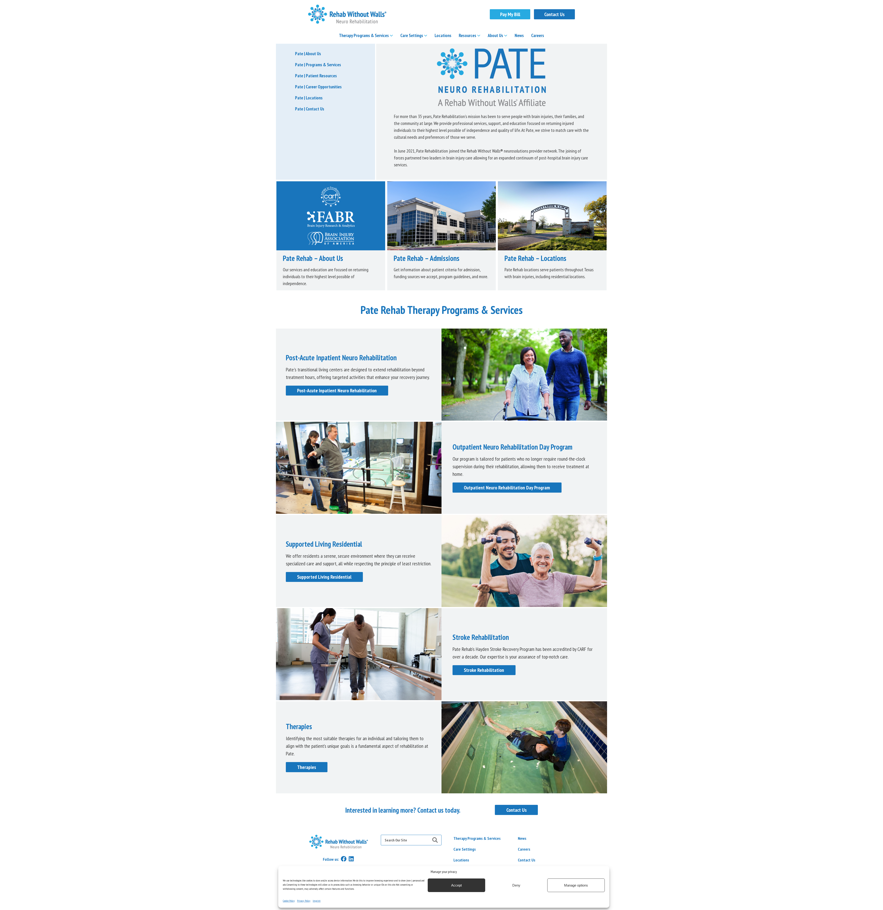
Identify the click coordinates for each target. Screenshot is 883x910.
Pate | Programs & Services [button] (318, 65)
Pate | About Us (308, 54)
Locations (443, 35)
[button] (347, 14)
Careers (537, 35)
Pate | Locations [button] (309, 98)
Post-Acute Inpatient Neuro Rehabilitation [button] (337, 390)
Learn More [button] (330, 216)
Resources (467, 35)
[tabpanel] (441, 810)
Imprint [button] (317, 900)
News (519, 35)
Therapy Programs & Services (364, 35)
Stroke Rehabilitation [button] (484, 670)
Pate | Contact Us (309, 109)
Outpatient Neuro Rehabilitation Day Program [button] (507, 487)
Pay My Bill (510, 14)
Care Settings (411, 35)
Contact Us (554, 14)
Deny (516, 885)
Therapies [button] (306, 767)
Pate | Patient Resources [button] (316, 76)
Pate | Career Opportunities (318, 87)
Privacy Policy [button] (303, 900)
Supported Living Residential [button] (324, 577)
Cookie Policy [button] (289, 900)
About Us (495, 35)
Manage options (576, 885)
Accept (456, 885)
